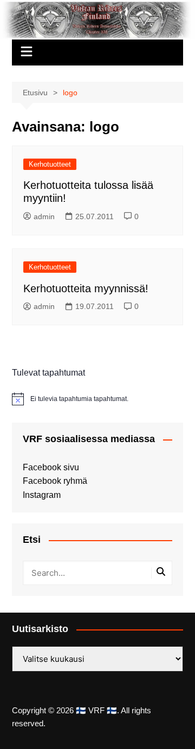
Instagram (42, 495)
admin (44, 216)
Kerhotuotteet (50, 164)
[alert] (97, 398)
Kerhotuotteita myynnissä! (85, 288)
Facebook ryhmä (55, 480)
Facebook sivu (51, 467)
